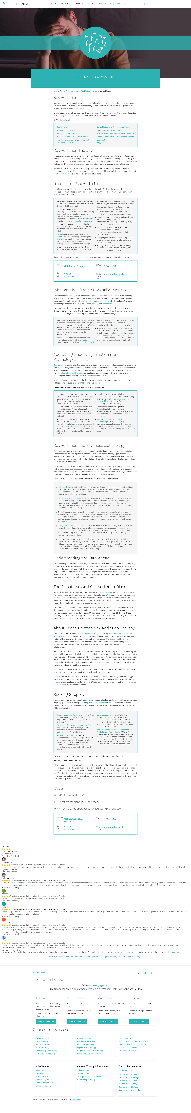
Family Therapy (64, 526)
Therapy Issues (73, 91)
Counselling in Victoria (127, 1081)
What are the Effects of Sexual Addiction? (74, 137)
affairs (59, 239)
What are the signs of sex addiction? (79, 801)
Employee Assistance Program (90, 1054)
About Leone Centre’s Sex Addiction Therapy (116, 137)
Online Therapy (42, 1038)
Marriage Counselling (86, 1041)
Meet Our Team (42, 1076)
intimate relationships (121, 426)
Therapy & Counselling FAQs (89, 1076)
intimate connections (83, 221)
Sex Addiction (62, 127)
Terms (73, 1099)
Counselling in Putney (127, 1084)
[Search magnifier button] (144, 3)
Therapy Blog (83, 1073)
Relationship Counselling (46, 1051)
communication (65, 174)
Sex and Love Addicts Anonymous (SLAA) (74, 715)
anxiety (95, 304)
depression (107, 304)
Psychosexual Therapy (86, 1048)
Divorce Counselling (85, 1044)
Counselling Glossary (86, 1080)
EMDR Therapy (124, 1038)
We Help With (66, 4)
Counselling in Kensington (129, 1078)
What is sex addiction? (71, 795)
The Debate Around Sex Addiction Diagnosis (115, 133)
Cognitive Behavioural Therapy (90, 1051)
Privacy (78, 1099)
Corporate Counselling (128, 1051)
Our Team (79, 4)
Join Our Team (83, 1070)
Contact (90, 4)
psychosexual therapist (97, 703)
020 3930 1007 (115, 4)
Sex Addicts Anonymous (67, 735)
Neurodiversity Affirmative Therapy (133, 1041)
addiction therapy (90, 634)
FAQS (99, 143)
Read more (176, 952)
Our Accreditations (44, 1086)
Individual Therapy (65, 487)
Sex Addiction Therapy (66, 130)
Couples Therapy (64, 498)
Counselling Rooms (44, 1080)
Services (53, 4)
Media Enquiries (125, 1070)
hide (67, 120)
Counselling (59, 365)
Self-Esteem (112, 328)
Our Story (40, 1073)
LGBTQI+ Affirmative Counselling (132, 1044)
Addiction (61, 103)
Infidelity (60, 234)
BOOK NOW (102, 4)
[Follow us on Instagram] (158, 973)
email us (67, 269)
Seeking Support (104, 140)
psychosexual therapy (72, 373)
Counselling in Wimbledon (129, 1090)
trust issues (87, 340)
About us (40, 1070)
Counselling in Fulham (127, 1074)
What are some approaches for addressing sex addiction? (91, 808)
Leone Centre (59, 91)
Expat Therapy (42, 1041)
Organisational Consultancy (130, 1048)
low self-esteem (73, 426)
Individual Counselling (45, 1054)
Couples (76, 498)
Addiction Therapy (90, 91)
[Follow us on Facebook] (152, 973)
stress (56, 682)
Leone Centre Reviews (45, 1083)
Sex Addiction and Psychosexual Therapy (114, 127)
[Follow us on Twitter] (145, 973)
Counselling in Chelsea (128, 1087)
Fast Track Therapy (44, 1044)
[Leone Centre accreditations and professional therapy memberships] (95, 957)
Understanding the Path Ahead (110, 130)
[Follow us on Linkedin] (139, 973)
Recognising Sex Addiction (68, 133)
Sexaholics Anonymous (107, 715)
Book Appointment (46, 1022)
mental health (107, 592)
